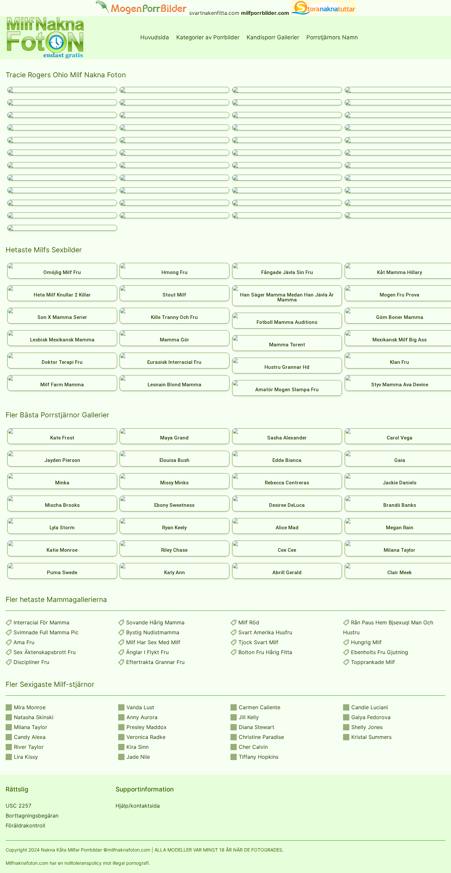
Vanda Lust (140, 707)
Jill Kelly (249, 717)
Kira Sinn (137, 747)
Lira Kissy (26, 756)
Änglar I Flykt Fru (147, 652)
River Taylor (29, 747)
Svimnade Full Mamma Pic (46, 632)
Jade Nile (138, 756)
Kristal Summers (371, 737)
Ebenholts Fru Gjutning (379, 652)
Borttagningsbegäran (32, 815)
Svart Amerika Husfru (265, 632)
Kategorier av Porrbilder (207, 37)
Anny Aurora (141, 717)
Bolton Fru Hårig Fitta (265, 652)
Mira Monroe (30, 707)
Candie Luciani (369, 707)
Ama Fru (24, 642)
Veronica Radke (145, 737)
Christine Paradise (261, 737)
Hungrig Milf (366, 642)
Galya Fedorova (371, 717)
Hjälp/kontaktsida (138, 805)
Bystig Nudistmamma (152, 632)
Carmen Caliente (259, 707)
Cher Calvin (253, 747)
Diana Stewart (256, 727)
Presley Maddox (146, 727)
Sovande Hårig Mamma (155, 622)
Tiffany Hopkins (258, 756)
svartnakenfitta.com (214, 13)
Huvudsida (154, 37)
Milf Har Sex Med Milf (153, 642)
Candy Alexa (30, 737)
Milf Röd (248, 622)
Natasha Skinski (33, 717)
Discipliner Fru (31, 662)
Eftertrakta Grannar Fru (155, 662)
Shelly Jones (367, 727)
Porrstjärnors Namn (332, 37)
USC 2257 (18, 805)
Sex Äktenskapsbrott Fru (45, 652)
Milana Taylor (30, 727)
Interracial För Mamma (41, 622)
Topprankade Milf (373, 662)
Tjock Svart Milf (258, 642)
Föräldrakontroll (25, 825)
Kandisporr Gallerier (273, 37)
